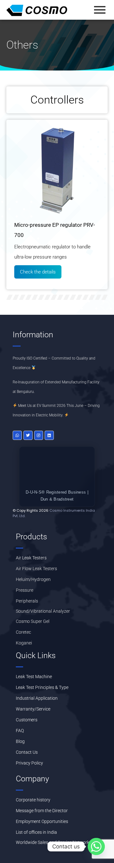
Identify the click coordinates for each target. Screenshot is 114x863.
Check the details (38, 272)
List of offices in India (36, 832)
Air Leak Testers (31, 557)
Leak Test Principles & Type (42, 687)
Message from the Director (42, 810)
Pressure (24, 590)
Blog (20, 741)
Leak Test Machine (34, 676)
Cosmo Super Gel (32, 621)
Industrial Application (37, 698)
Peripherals (27, 600)
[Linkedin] (49, 435)
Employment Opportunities (42, 821)
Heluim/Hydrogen (33, 579)
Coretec (23, 632)
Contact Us (27, 752)
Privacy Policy (29, 762)
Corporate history (33, 799)
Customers (26, 719)
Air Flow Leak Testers (36, 568)
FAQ (20, 730)
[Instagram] (38, 435)
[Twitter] (28, 435)
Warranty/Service (33, 708)
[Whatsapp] (17, 435)
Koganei (24, 642)
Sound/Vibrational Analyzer (43, 611)
